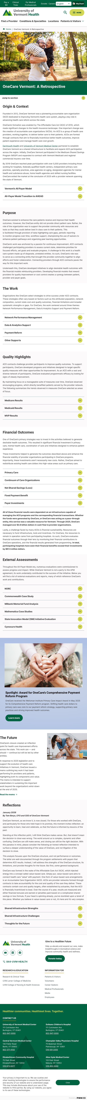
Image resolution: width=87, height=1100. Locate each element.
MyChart (80, 4)
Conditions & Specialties (32, 21)
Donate (44, 4)
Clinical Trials (15, 3)
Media (47, 993)
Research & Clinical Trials (13, 977)
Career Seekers (51, 985)
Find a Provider (9, 21)
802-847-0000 (9, 1033)
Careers (52, 4)
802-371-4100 (9, 1050)
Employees (49, 997)
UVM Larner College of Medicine (17, 981)
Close (68, 1083)
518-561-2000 (52, 1050)
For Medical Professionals (30, 3)
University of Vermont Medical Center (41, 146)
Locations (53, 21)
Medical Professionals (54, 989)
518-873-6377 (9, 1066)
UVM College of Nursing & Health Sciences (21, 985)
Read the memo (7, 794)
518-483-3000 (52, 1066)
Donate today (55, 958)
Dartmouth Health (11, 146)
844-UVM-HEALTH (16, 961)
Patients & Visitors (71, 21)
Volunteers (49, 981)
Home (8, 29)
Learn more (14, 718)
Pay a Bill (6, 3)
